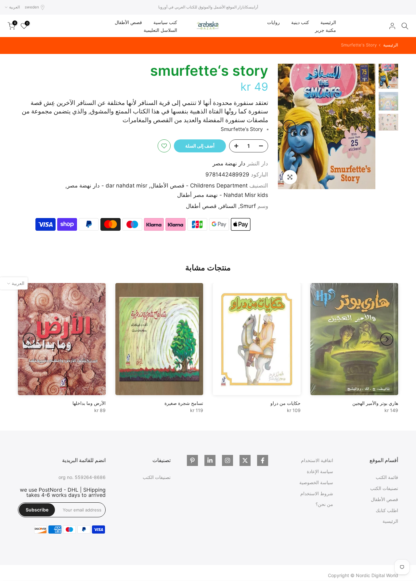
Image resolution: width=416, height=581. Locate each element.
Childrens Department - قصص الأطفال (199, 185)
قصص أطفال (201, 206)
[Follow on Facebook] (262, 460)
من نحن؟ (324, 504)
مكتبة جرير (325, 30)
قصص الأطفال (128, 22)
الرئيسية (328, 22)
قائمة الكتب (387, 477)
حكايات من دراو (285, 403)
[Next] (289, 126)
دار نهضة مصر (229, 163)
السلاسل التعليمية (160, 30)
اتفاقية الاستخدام (317, 460)
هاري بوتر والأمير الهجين (375, 403)
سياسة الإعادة (320, 471)
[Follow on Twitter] (245, 460)
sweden (32, 7)
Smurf (248, 206)
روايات (273, 22)
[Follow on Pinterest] (192, 460)
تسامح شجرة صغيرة (183, 403)
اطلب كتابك (387, 510)
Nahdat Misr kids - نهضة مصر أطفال (222, 195)
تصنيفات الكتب (384, 488)
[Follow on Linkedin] (209, 460)
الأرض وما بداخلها (89, 403)
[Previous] (364, 126)
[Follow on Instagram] (227, 460)
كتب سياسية (165, 22)
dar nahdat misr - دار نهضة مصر (107, 185)
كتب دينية (300, 22)
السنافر (228, 206)
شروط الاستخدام (316, 493)
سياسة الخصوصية (316, 482)
